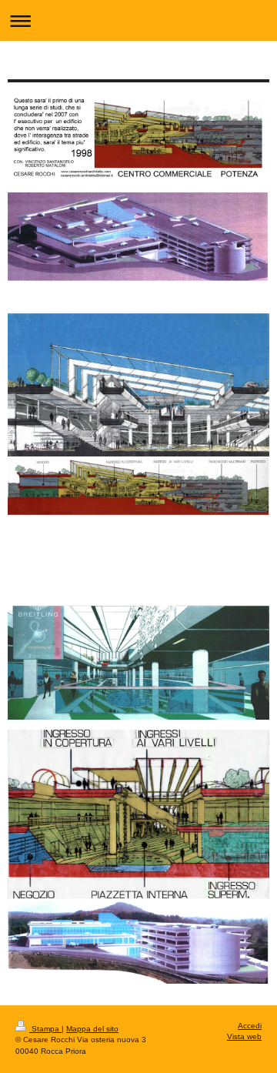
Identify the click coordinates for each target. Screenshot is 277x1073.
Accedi (250, 1025)
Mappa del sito (92, 1029)
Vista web (244, 1036)
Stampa (45, 1029)
